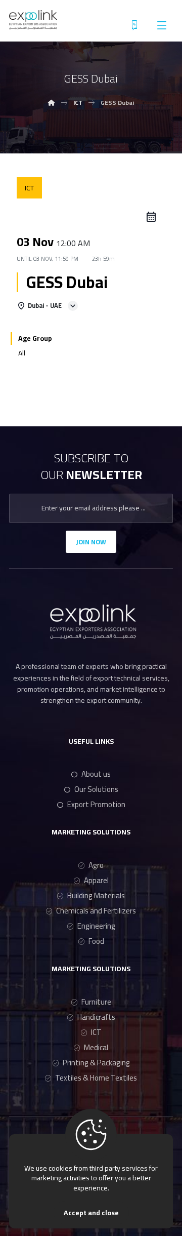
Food (96, 941)
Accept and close (91, 1212)
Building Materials (96, 895)
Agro (96, 865)
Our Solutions (96, 789)
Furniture (96, 1001)
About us (96, 774)
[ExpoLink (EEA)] (33, 19)
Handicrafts (96, 1017)
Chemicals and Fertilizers (96, 910)
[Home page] (51, 102)
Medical (96, 1047)
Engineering (96, 926)
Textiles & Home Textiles (96, 1077)
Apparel (96, 880)
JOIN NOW (91, 542)
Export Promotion (96, 804)
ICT (96, 1032)
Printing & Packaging (96, 1062)
